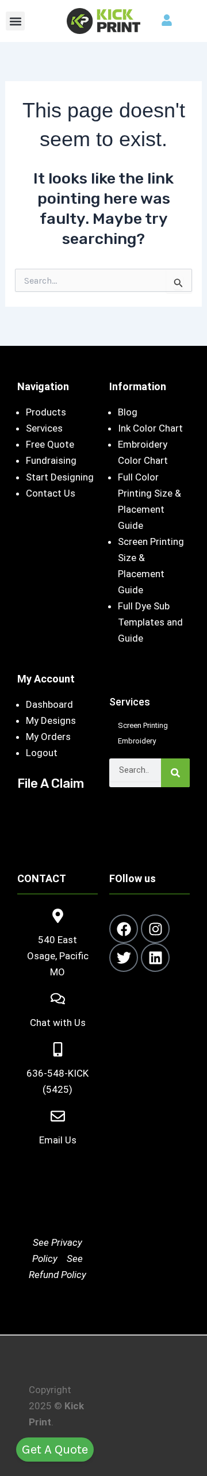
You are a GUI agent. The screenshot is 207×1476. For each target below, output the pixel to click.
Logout (41, 752)
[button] (15, 21)
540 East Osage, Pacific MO (58, 956)
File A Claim (50, 783)
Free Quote (50, 444)
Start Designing (60, 477)
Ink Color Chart (150, 428)
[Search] (175, 772)
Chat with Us (58, 1022)
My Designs (51, 720)
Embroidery (137, 741)
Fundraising (51, 460)
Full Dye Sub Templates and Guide (150, 622)
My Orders (48, 736)
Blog (127, 412)
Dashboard (49, 704)
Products (46, 412)
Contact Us (50, 493)
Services (44, 428)
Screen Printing (143, 725)
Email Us (57, 1140)
